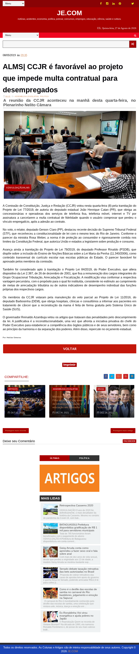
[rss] (126, 3)
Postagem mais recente (15, 431)
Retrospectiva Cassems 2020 (76, 505)
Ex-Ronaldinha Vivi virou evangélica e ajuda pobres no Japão (76, 615)
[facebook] (101, 3)
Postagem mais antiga (123, 431)
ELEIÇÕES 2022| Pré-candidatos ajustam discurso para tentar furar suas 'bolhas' (113, 402)
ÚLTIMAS (54, 458)
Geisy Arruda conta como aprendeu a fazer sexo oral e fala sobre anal (79, 550)
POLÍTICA (84, 458)
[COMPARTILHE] (70, 352)
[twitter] (132, 3)
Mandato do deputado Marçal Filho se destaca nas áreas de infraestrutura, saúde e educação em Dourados (69, 402)
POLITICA (44, 96)
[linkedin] (113, 3)
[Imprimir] (69, 365)
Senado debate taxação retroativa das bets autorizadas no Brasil (21, 404)
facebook (129, 441)
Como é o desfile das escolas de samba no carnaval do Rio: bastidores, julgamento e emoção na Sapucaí (79, 593)
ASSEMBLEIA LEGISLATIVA (27, 96)
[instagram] (107, 3)
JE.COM (69, 13)
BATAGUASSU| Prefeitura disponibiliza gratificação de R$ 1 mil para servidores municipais (78, 527)
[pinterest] (120, 3)
